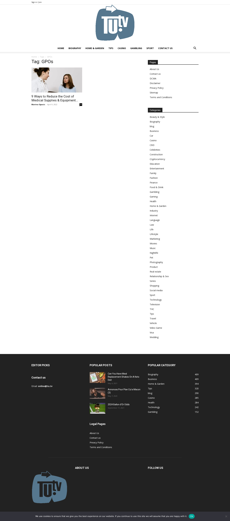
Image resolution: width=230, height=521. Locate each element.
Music (153, 248)
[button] (195, 48)
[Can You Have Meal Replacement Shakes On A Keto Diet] (97, 377)
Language (155, 220)
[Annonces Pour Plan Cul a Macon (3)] (97, 393)
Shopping (154, 285)
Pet (151, 257)
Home (61, 48)
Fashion (154, 177)
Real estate (155, 271)
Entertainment (157, 168)
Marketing (155, 238)
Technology (156, 299)
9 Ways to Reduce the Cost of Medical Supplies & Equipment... (54, 98)
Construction (156, 154)
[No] (226, 516)
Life (151, 229)
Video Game (156, 327)
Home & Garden (94, 48)
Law (152, 224)
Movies (153, 243)
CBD (152, 145)
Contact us (165, 48)
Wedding (154, 337)
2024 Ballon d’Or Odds (119, 404)
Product (154, 266)
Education (155, 163)
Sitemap (154, 92)
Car (151, 135)
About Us (154, 69)
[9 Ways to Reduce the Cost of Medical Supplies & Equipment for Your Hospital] (56, 79)
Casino (122, 48)
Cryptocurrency (157, 159)
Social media (156, 290)
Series (153, 280)
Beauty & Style (157, 116)
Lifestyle (154, 234)
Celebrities (155, 149)
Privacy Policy (157, 87)
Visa (152, 332)
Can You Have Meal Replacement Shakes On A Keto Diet (123, 376)
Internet (154, 215)
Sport (150, 48)
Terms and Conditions (161, 97)
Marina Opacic (38, 104)
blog (152, 126)
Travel (153, 318)
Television (155, 304)
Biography (75, 48)
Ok (191, 516)
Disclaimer (155, 83)
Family (153, 173)
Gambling (136, 48)
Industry (154, 210)
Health (153, 201)
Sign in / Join (36, 2)
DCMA (153, 78)
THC (152, 309)
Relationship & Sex (159, 276)
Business (154, 131)
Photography (156, 262)
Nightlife (154, 252)
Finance (154, 182)
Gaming (154, 196)
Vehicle (153, 323)
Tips (110, 48)
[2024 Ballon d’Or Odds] (97, 408)
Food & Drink (156, 187)
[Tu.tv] (115, 25)
